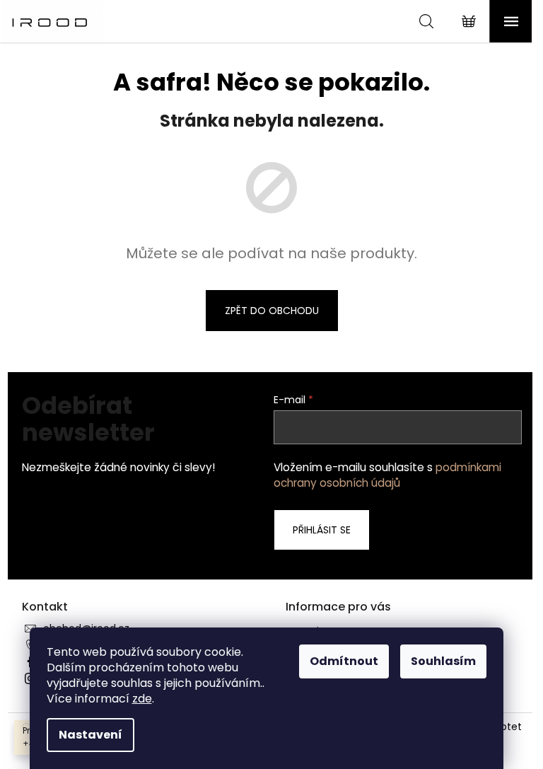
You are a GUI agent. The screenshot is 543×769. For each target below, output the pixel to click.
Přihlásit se (322, 530)
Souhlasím (443, 661)
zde (142, 698)
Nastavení (90, 735)
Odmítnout (344, 661)
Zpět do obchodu (272, 310)
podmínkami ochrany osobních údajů (387, 475)
